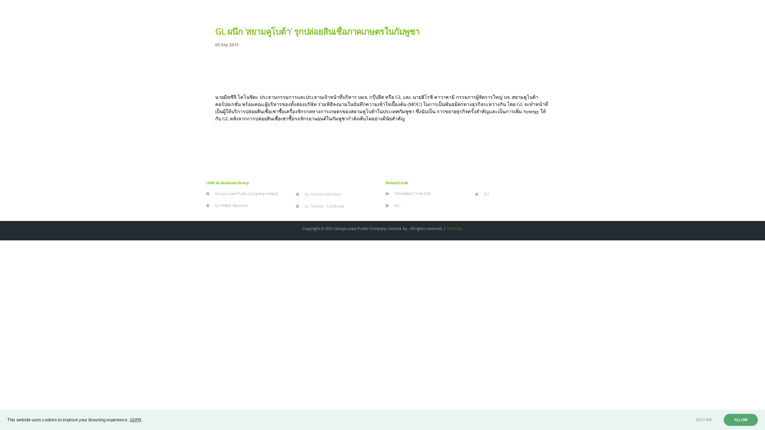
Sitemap (454, 228)
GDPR (135, 419)
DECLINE (704, 420)
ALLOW (740, 420)
